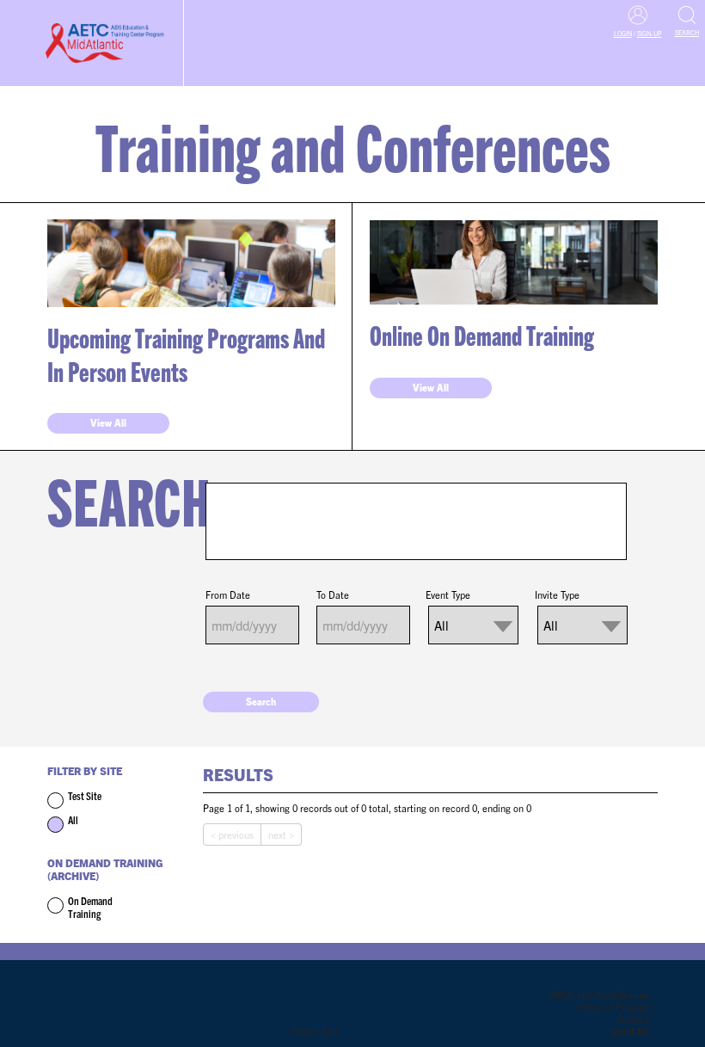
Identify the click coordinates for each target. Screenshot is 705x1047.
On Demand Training (90, 907)
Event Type (448, 594)
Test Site (84, 795)
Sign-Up (649, 33)
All (73, 819)
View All (108, 422)
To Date (332, 594)
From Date (227, 594)
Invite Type (557, 594)
